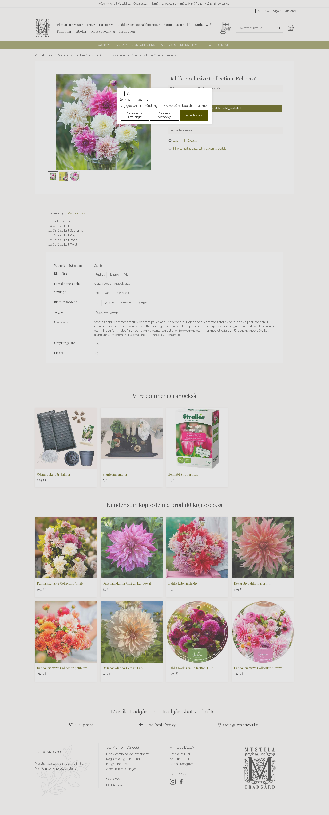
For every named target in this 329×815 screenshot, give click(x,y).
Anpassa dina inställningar (135, 115)
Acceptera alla (194, 115)
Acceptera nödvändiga (164, 115)
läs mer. (202, 106)
